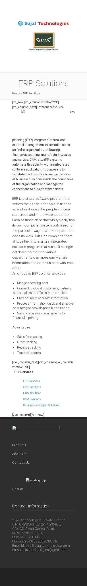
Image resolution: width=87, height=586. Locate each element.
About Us (19, 454)
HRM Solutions (32, 393)
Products (19, 445)
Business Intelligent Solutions (41, 405)
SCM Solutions (32, 399)
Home (16, 93)
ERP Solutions (31, 381)
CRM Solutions (32, 387)
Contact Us (21, 463)
